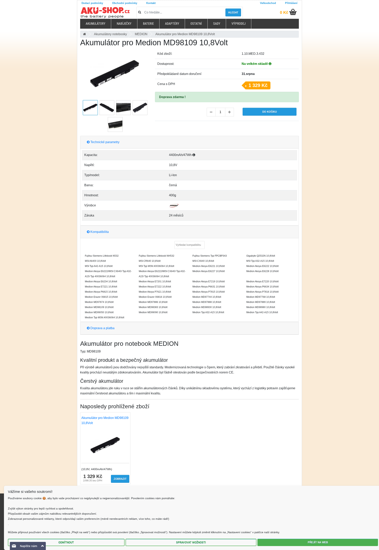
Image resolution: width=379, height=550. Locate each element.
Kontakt (151, 3)
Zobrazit (120, 478)
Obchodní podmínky (124, 3)
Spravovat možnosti (191, 542)
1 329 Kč (258, 85)
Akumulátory (95, 24)
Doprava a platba (102, 328)
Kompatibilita (99, 231)
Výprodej (239, 24)
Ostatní (196, 24)
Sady (216, 24)
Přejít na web (318, 542)
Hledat (233, 12)
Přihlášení (291, 3)
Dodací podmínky (92, 3)
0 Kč (284, 12)
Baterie (148, 24)
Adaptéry (172, 24)
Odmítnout (66, 542)
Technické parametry (104, 142)
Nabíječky (124, 24)
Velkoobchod (268, 3)
